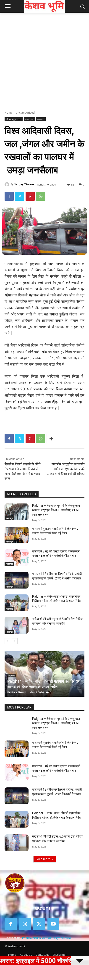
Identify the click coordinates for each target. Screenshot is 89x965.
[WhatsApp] (40, 196)
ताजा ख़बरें (29, 119)
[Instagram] (25, 924)
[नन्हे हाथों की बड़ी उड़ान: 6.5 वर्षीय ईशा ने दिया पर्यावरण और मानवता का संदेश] (17, 625)
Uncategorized (25, 113)
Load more (43, 859)
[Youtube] (53, 924)
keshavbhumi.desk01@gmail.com (46, 938)
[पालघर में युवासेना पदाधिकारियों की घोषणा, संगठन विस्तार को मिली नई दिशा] (17, 535)
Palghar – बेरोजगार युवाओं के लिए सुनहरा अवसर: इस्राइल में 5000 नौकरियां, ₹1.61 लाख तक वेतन (56, 510)
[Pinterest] (30, 196)
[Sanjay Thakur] (7, 184)
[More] (51, 438)
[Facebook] (9, 196)
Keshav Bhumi (16, 692)
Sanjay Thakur (24, 184)
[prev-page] (7, 641)
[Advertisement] (44, 59)
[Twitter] (19, 196)
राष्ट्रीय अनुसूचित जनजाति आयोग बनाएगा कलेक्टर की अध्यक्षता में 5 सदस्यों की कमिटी (65, 469)
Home (9, 113)
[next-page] (15, 641)
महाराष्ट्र (40, 119)
